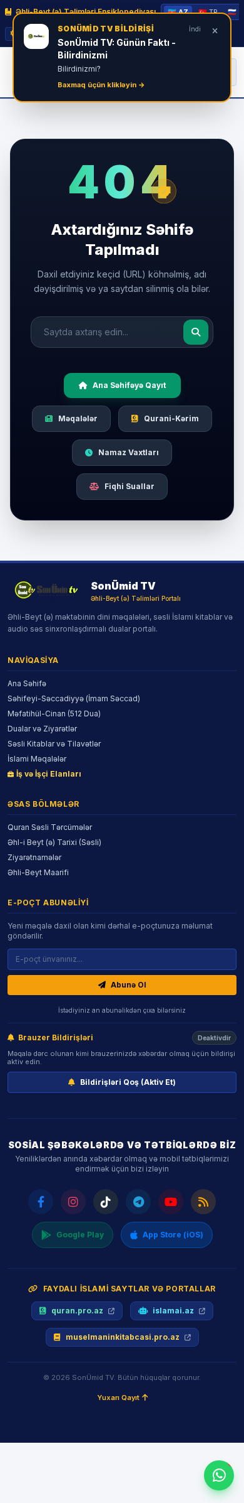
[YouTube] (170, 1201)
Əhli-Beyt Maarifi (38, 872)
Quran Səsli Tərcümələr (50, 827)
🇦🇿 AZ (178, 12)
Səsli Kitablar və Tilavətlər (54, 743)
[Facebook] (40, 1201)
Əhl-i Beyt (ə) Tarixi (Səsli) (54, 842)
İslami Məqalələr (37, 758)
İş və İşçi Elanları (48, 773)
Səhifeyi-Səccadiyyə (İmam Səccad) (74, 698)
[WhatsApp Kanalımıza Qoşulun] (219, 1475)
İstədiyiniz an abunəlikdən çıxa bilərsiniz (122, 1010)
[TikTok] (105, 1201)
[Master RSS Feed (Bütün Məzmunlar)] (203, 1201)
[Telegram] (138, 1201)
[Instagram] (73, 1201)
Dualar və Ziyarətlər (42, 728)
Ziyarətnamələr (34, 857)
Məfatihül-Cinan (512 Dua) (54, 713)
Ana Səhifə (27, 683)
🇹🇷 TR (208, 12)
